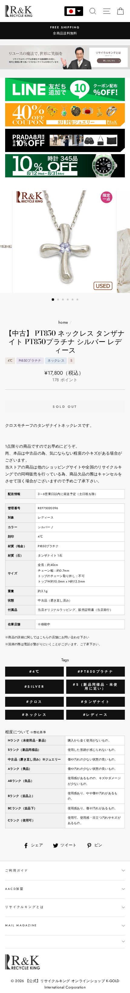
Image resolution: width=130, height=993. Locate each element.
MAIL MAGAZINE (21, 925)
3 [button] (63, 300)
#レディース (95, 714)
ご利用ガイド (16, 870)
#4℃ (34, 671)
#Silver (34, 686)
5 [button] (73, 300)
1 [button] (53, 299)
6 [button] (78, 300)
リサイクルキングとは (24, 907)
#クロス (34, 701)
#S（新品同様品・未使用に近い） (95, 686)
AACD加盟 (14, 889)
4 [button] (68, 300)
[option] (65, 30)
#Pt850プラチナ (95, 671)
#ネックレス (34, 714)
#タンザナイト (95, 701)
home (63, 322)
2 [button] (58, 300)
